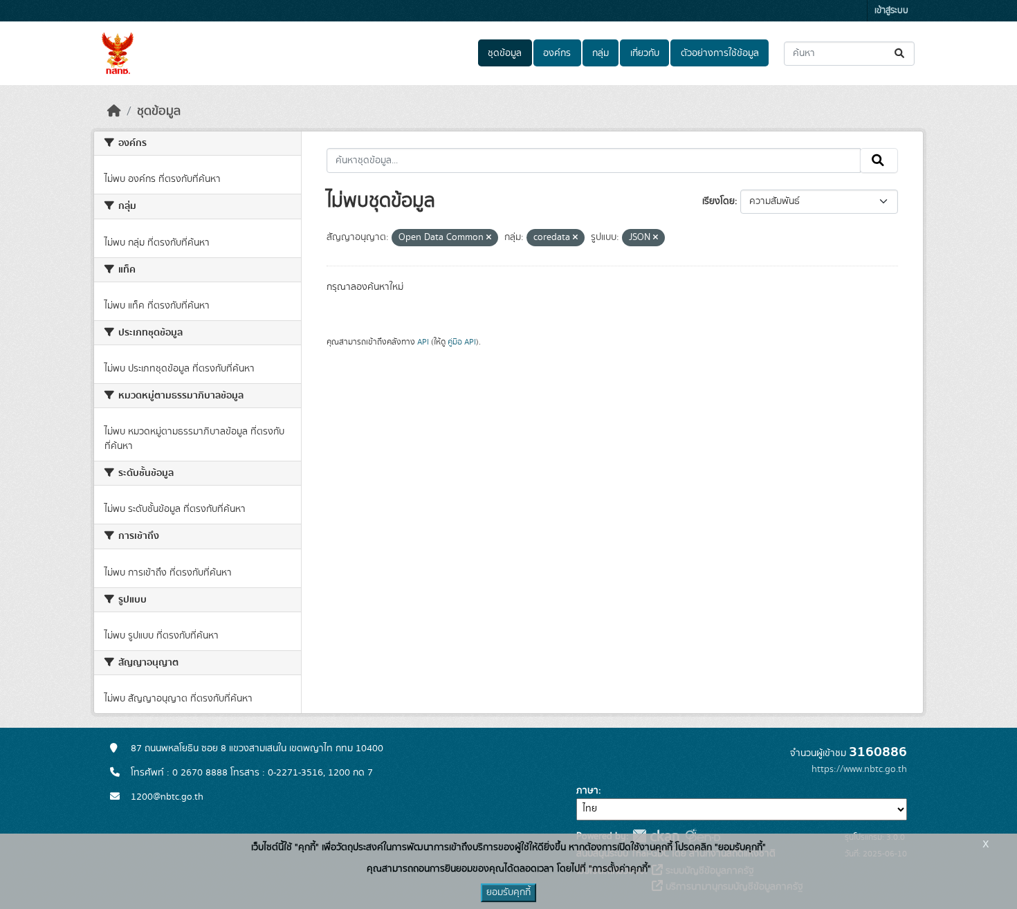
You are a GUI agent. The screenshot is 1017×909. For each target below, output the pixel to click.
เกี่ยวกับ (644, 53)
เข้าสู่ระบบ (891, 10)
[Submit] (900, 54)
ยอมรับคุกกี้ (508, 892)
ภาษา (587, 791)
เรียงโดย (718, 201)
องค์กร (557, 53)
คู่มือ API (462, 342)
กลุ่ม (600, 53)
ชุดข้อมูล (505, 53)
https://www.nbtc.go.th (859, 769)
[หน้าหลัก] (114, 111)
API (423, 342)
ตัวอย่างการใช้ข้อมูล (720, 53)
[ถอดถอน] (488, 238)
